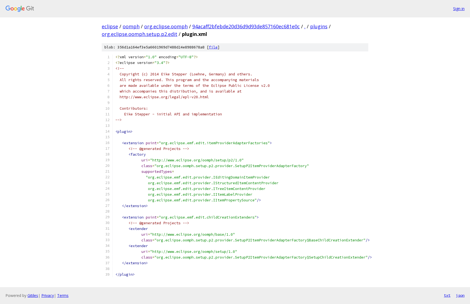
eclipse (110, 26)
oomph (131, 26)
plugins (318, 26)
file (213, 47)
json (460, 295)
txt (447, 295)
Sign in (459, 8)
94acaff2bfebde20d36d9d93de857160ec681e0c (246, 26)
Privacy (47, 295)
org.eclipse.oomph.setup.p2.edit (139, 34)
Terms (63, 295)
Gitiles (32, 295)
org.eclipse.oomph (166, 26)
